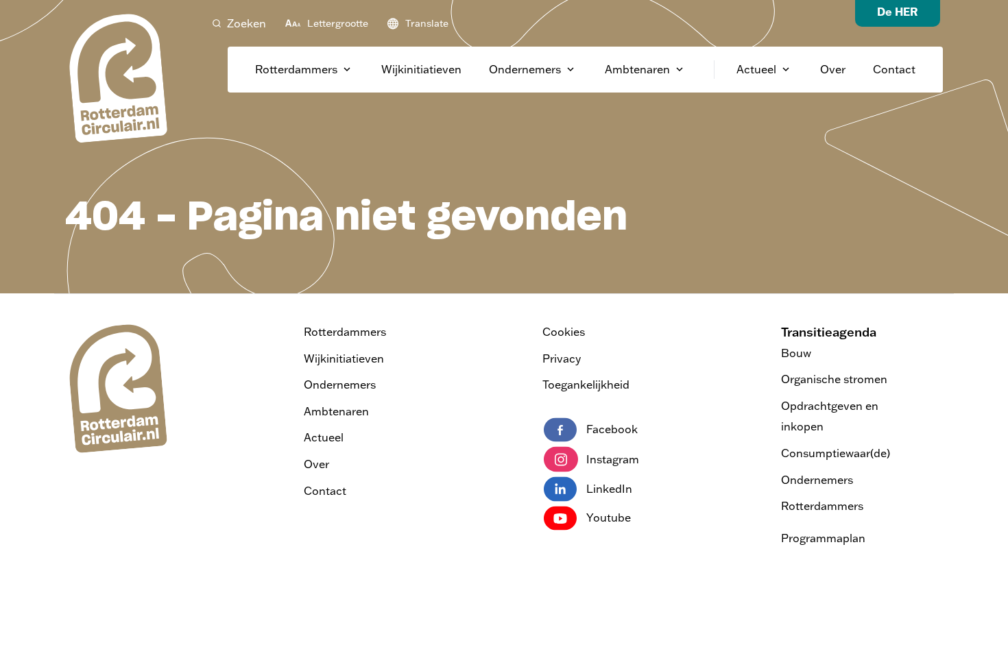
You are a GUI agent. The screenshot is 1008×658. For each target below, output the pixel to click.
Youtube (608, 517)
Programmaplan (823, 538)
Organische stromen (834, 379)
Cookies (563, 332)
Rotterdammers (296, 69)
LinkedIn (609, 489)
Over (832, 69)
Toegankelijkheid (585, 384)
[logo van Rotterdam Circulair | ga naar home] (116, 77)
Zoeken (246, 23)
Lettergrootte (337, 23)
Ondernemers (525, 69)
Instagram (612, 459)
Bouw (796, 353)
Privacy (561, 358)
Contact (894, 69)
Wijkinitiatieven (421, 69)
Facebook (612, 429)
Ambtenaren (637, 69)
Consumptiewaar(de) (835, 453)
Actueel (756, 69)
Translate (426, 23)
